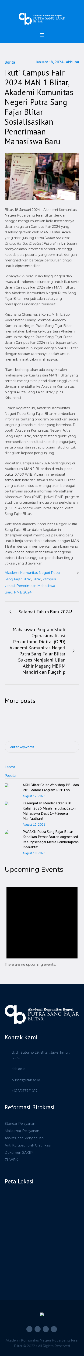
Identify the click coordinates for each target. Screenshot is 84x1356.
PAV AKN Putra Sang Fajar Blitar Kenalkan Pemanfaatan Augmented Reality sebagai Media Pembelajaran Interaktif (51, 839)
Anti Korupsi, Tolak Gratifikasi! (28, 1145)
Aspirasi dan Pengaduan (24, 1138)
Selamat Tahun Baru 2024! (45, 612)
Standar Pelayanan (20, 1123)
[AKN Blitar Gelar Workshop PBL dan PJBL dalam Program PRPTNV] (12, 787)
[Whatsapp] (54, 1329)
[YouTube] (46, 1329)
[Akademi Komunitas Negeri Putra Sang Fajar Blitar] (42, 19)
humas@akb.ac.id (26, 1080)
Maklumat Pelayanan (22, 1131)
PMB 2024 (23, 592)
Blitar (37, 579)
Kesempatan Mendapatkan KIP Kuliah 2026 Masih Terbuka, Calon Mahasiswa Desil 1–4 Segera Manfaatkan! (49, 811)
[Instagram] (38, 1329)
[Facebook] (29, 1329)
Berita (10, 62)
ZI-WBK (11, 1160)
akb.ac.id (18, 1069)
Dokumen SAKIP (19, 1152)
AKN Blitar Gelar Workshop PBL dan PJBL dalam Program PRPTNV (51, 787)
